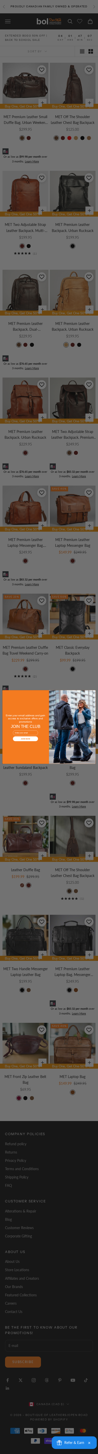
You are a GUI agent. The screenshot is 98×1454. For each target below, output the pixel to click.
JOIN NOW (25, 739)
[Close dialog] (92, 693)
